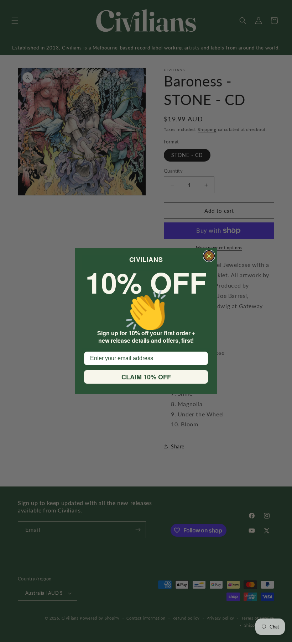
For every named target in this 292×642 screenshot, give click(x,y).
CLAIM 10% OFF (146, 376)
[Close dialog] (209, 256)
